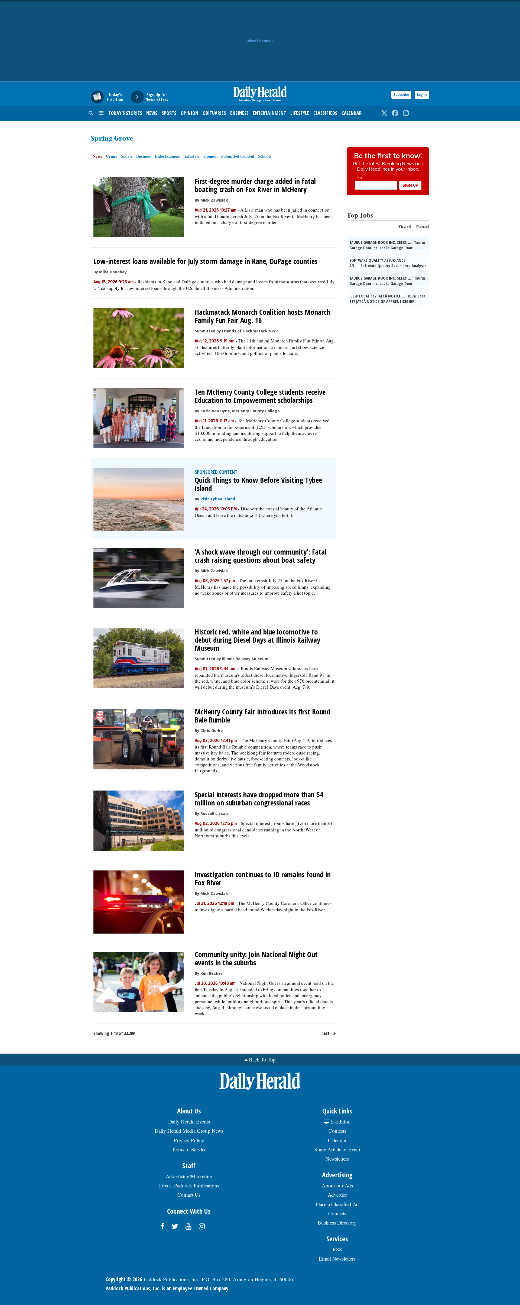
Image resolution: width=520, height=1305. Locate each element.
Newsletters (337, 1158)
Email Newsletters (337, 1258)
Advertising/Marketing (189, 1176)
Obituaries (214, 113)
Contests (337, 1130)
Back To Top (262, 1059)
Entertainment (269, 113)
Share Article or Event (337, 1149)
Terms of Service (189, 1149)
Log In (422, 94)
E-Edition (340, 1121)
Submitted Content (237, 156)
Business (239, 113)
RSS (337, 1249)
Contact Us (188, 1194)
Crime (111, 156)
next (325, 1033)
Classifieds (325, 113)
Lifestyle (299, 113)
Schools (264, 156)
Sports (169, 113)
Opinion (189, 113)
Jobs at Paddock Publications (189, 1185)
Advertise (337, 1194)
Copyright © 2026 (124, 1279)
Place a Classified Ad (337, 1204)
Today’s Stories (125, 113)
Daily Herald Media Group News (189, 1130)
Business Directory (337, 1222)
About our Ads (337, 1185)
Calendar (352, 113)
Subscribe (401, 94)
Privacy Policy (189, 1140)
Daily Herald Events (189, 1121)
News (151, 113)
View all (404, 226)
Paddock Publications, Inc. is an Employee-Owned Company (167, 1288)
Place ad (422, 226)
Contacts (337, 1213)
